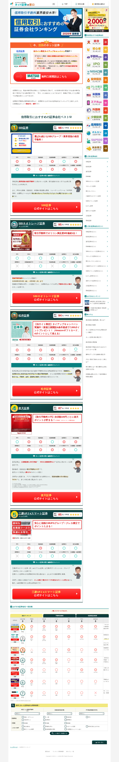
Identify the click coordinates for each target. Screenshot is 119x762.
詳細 (15, 631)
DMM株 (15, 695)
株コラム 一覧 (70, 751)
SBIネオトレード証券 (15, 685)
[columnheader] (23, 620)
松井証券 (20, 51)
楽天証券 (15, 662)
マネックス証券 (15, 652)
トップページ (13, 747)
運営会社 (47, 751)
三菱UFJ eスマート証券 (15, 673)
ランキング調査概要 (58, 751)
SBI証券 (15, 629)
